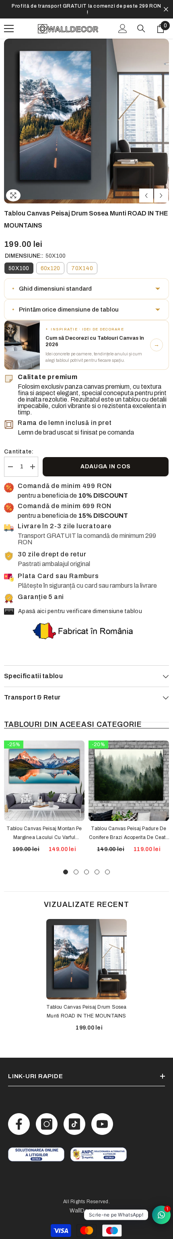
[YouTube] (102, 1117)
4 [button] (97, 865)
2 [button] (76, 865)
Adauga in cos (105, 460)
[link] (36, 1148)
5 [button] (107, 865)
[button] (146, 189)
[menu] (9, 22)
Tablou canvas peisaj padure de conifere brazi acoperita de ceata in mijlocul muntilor (129, 827)
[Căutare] (141, 22)
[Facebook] (19, 1117)
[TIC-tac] (74, 1117)
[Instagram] (47, 1117)
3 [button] (86, 865)
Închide (166, 6)
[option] (86, 6)
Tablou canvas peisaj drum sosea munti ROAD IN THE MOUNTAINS (86, 1005)
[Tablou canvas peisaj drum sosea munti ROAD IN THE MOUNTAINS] (86, 953)
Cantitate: (18, 445)
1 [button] (65, 865)
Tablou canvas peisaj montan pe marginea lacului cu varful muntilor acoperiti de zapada (44, 827)
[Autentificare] (122, 22)
